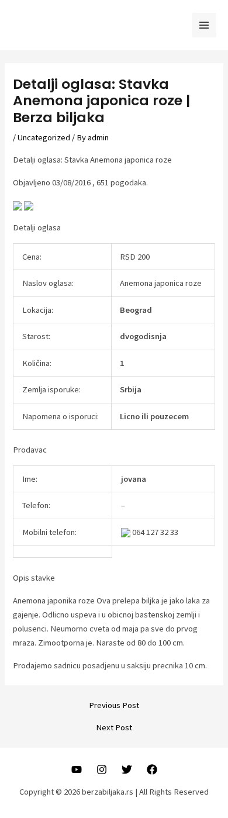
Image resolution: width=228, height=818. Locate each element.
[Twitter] (127, 769)
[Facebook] (152, 769)
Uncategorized (44, 137)
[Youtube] (76, 769)
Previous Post (114, 705)
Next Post (114, 727)
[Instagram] (101, 769)
